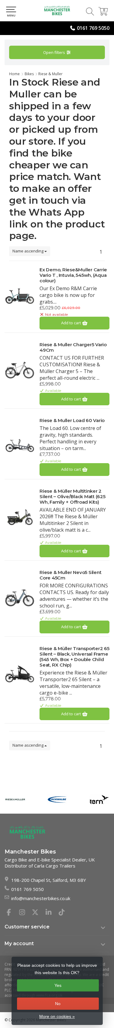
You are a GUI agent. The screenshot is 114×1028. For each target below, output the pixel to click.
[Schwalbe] (57, 799)
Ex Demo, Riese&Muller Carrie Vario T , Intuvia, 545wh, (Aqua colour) (73, 275)
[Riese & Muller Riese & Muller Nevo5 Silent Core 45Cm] (20, 597)
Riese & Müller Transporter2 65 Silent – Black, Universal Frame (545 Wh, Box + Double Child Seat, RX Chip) (74, 657)
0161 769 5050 (93, 28)
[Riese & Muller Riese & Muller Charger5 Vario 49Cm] (20, 369)
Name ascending (28, 251)
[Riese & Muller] (15, 799)
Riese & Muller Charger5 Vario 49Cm (73, 347)
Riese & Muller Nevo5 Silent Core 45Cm (70, 575)
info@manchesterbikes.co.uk (40, 898)
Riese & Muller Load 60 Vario (72, 420)
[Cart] (103, 13)
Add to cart (71, 323)
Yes (57, 985)
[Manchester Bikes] (57, 11)
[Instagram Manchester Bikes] (24, 913)
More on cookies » (57, 1016)
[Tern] (99, 799)
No (57, 1003)
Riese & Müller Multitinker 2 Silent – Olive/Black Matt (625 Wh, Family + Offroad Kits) (72, 496)
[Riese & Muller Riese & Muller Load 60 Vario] (20, 445)
